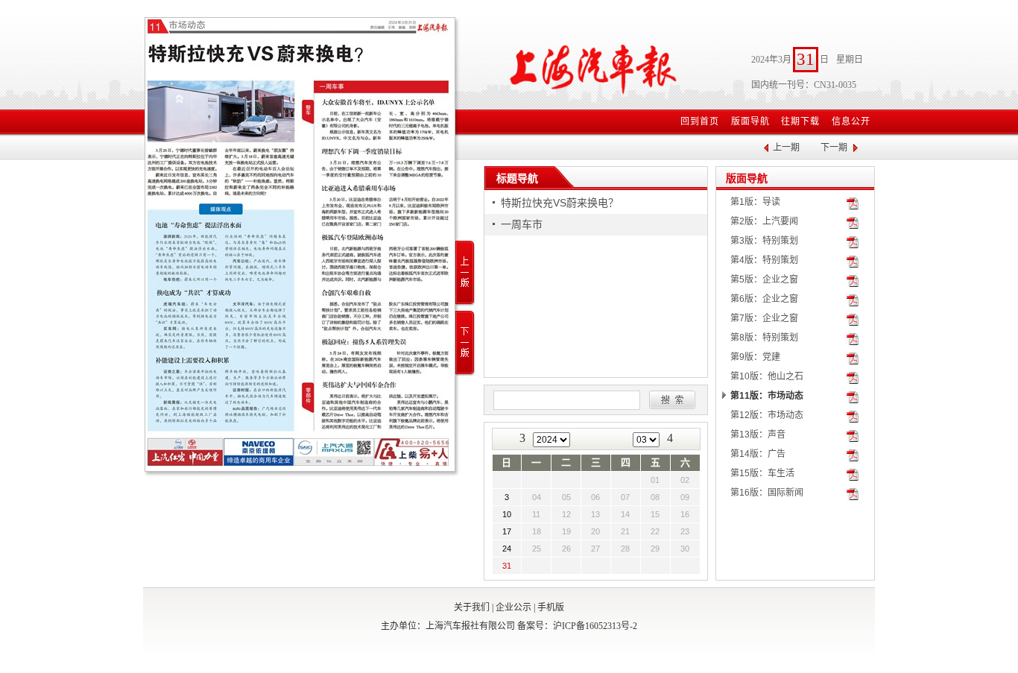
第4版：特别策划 (764, 260)
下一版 (465, 343)
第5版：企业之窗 (764, 279)
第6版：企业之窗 (764, 299)
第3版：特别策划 (764, 241)
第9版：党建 (755, 357)
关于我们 (472, 607)
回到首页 (699, 121)
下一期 (834, 147)
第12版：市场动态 (766, 415)
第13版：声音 (757, 434)
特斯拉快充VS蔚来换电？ (560, 203)
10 (506, 514)
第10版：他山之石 (766, 376)
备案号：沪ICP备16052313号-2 (577, 626)
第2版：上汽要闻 (764, 221)
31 (506, 565)
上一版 (465, 273)
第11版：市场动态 (766, 396)
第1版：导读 (755, 202)
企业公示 (513, 607)
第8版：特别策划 (764, 337)
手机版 (550, 607)
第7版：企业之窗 (764, 318)
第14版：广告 (757, 454)
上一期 (786, 147)
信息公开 (851, 121)
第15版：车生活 (762, 473)
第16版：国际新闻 (766, 492)
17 (506, 531)
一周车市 (522, 224)
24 (506, 548)
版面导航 (750, 121)
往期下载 (800, 121)
